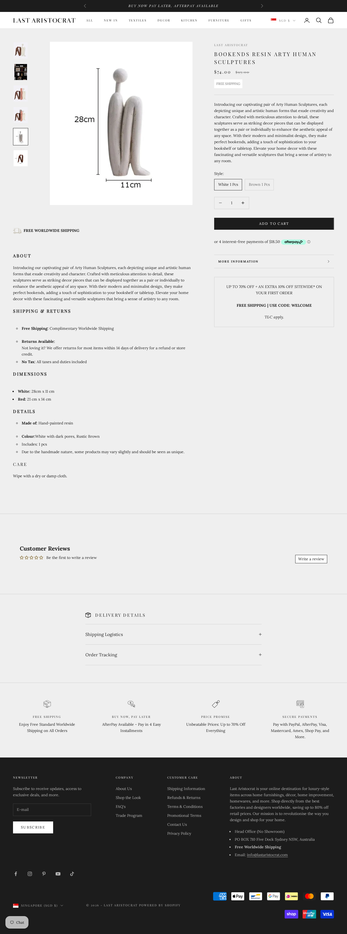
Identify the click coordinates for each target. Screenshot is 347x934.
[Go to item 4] (20, 114)
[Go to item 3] (20, 93)
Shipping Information (186, 788)
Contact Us (177, 824)
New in (111, 20)
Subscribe (33, 827)
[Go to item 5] (20, 136)
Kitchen (189, 20)
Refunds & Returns (183, 797)
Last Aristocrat (231, 45)
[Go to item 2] (20, 72)
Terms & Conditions (185, 806)
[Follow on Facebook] (15, 874)
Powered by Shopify (160, 905)
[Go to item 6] (20, 158)
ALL (89, 20)
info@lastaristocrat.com (267, 854)
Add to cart (274, 223)
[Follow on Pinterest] (44, 874)
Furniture (219, 20)
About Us (124, 788)
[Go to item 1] (20, 50)
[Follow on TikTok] (72, 874)
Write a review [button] (311, 558)
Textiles (138, 20)
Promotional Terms (184, 815)
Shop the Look (128, 797)
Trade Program (129, 815)
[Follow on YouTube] (58, 874)
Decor (164, 20)
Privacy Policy (179, 833)
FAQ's (121, 806)
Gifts (246, 20)
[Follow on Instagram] (30, 874)
